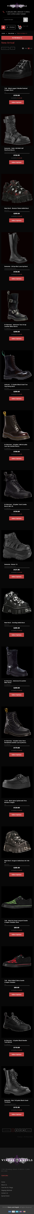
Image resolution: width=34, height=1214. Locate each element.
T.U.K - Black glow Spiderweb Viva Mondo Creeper (15, 801)
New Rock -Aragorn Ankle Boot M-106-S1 (17, 861)
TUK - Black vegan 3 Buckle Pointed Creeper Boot (15, 89)
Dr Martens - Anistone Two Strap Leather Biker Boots (15, 325)
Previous (6, 1130)
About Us (4, 1185)
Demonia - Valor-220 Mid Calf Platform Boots (13, 149)
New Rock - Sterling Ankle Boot (14, 622)
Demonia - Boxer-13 (10, 564)
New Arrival (11, 33)
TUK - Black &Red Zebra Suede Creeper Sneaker (14, 981)
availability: (14, 98)
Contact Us (4, 1193)
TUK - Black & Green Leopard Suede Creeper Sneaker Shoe (16, 921)
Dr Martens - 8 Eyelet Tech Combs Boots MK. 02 (15, 505)
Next (28, 1130)
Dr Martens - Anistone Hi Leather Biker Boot (15, 681)
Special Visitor (5, 1196)
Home (3, 33)
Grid (26, 48)
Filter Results (17, 38)
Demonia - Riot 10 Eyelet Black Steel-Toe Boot (16, 1101)
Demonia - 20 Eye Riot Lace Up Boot (16, 266)
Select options (16, 102)
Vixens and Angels (13, 1207)
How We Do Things (7, 1187)
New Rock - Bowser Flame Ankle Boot (16, 208)
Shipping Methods (6, 1190)
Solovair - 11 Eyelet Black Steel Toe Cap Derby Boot (15, 385)
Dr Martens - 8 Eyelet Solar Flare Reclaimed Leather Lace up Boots (15, 741)
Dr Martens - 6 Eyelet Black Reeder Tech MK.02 (15, 1041)
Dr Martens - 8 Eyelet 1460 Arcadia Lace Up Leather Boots (15, 445)
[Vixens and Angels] (17, 6)
